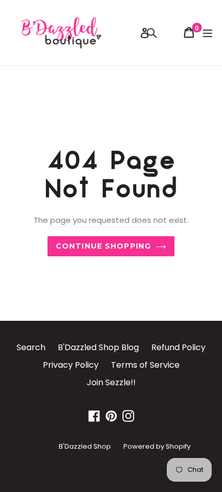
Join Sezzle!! (111, 382)
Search (31, 347)
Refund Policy (178, 347)
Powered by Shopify (157, 446)
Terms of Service (145, 365)
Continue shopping (103, 246)
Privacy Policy (71, 365)
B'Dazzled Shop (85, 446)
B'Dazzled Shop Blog (98, 347)
